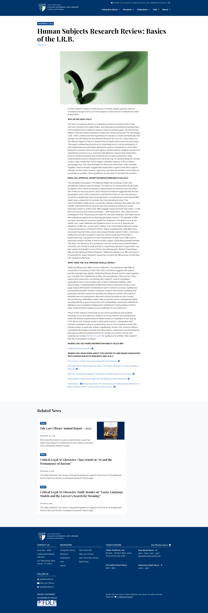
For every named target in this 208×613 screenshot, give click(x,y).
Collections (142, 9)
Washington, (73, 384)
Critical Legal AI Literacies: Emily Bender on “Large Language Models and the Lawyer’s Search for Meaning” (81, 494)
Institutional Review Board (79, 348)
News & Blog (139, 3)
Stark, (97, 379)
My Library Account (156, 3)
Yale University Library (89, 558)
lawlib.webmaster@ (45, 554)
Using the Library (110, 9)
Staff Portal (84, 562)
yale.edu (41, 557)
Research (127, 9)
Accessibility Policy (47, 598)
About (165, 9)
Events (127, 3)
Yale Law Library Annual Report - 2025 (65, 428)
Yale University (85, 550)
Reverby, (100, 374)
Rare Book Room (146, 550)
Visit (155, 9)
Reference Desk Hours (148, 565)
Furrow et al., (92, 361)
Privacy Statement (46, 594)
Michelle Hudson (94, 336)
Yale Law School (86, 554)
